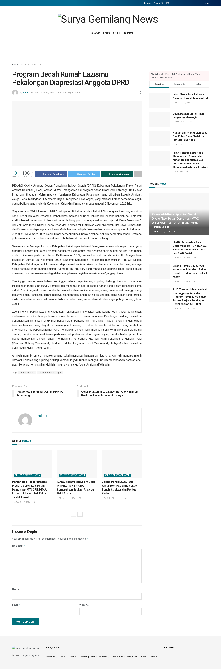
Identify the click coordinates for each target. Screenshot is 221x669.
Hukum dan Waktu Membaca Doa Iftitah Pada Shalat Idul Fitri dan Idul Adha (190, 136)
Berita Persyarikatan (31, 64)
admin (25, 92)
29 (79, 498)
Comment (19, 546)
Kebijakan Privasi (136, 656)
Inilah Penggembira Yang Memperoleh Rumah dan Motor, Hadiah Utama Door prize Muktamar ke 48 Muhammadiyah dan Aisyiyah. (191, 160)
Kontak (153, 656)
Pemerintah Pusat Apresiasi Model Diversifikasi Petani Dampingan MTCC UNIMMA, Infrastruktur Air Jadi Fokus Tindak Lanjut (29, 489)
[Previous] (73, 514)
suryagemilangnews (29, 655)
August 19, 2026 (22, 502)
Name (16, 589)
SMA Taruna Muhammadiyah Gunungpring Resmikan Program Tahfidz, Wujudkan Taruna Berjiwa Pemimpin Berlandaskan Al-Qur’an (190, 297)
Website (84, 605)
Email (16, 604)
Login (206, 3)
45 (124, 498)
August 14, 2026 (67, 498)
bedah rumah (27, 372)
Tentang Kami (87, 656)
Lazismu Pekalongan (50, 372)
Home (15, 64)
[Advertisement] (110, 50)
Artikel (117, 33)
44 (194, 308)
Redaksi (128, 33)
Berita (106, 33)
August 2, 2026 (181, 308)
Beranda (95, 33)
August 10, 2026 (111, 498)
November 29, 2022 (44, 92)
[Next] (80, 514)
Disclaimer (117, 656)
